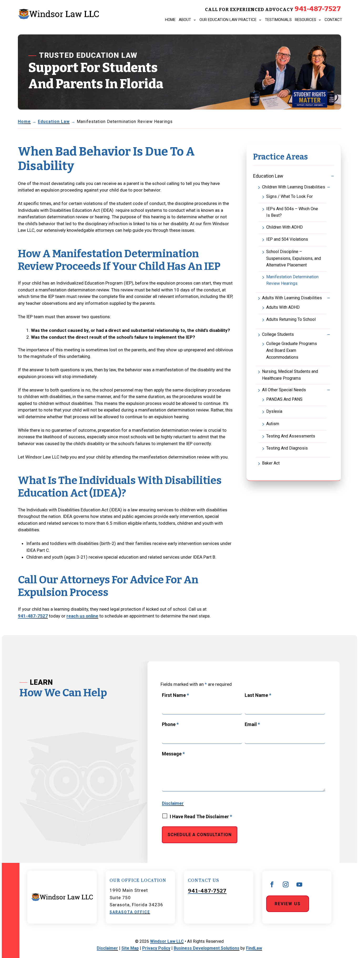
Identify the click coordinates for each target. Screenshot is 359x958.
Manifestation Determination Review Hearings (292, 280)
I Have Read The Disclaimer (201, 816)
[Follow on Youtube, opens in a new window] (299, 884)
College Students (278, 334)
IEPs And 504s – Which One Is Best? (292, 212)
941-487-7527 (318, 9)
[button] (350, 917)
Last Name (258, 695)
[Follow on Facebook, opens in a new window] (272, 884)
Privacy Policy (156, 948)
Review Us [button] (288, 903)
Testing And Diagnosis (287, 448)
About (185, 19)
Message (173, 753)
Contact (333, 19)
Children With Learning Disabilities (293, 186)
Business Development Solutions (206, 948)
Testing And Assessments (290, 436)
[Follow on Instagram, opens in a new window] (285, 884)
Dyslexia (274, 411)
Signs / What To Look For (289, 196)
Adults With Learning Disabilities (292, 297)
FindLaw (254, 948)
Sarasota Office (130, 912)
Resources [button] (305, 19)
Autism (272, 423)
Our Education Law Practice (228, 19)
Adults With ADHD (283, 307)
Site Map (130, 948)
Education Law (268, 176)
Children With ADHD (284, 227)
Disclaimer (173, 803)
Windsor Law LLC (167, 941)
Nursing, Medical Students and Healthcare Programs (290, 375)
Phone (170, 724)
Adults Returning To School (291, 319)
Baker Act (271, 463)
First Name (175, 695)
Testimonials (278, 19)
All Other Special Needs (284, 389)
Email (252, 724)
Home (170, 19)
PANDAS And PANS (284, 399)
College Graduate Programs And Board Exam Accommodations (291, 350)
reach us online (82, 616)
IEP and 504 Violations (287, 239)
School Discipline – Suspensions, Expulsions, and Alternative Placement (293, 258)
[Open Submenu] (332, 175)
